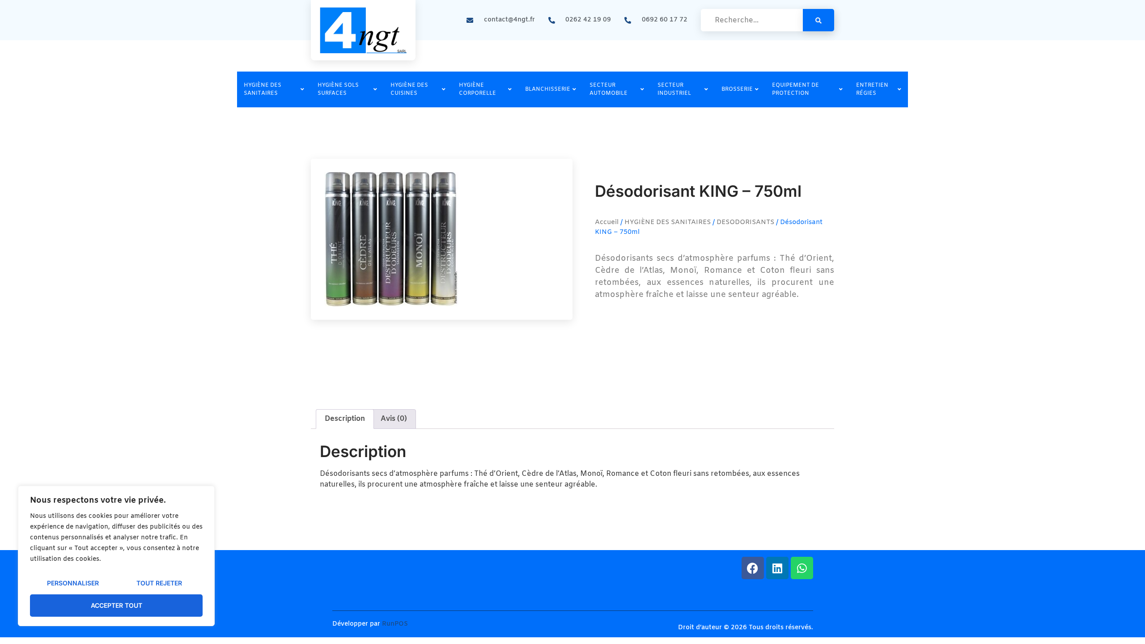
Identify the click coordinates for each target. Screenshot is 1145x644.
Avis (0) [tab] (394, 419)
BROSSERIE (737, 89)
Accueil (607, 222)
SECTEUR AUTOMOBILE (608, 89)
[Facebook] (753, 568)
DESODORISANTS (745, 222)
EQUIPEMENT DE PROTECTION (795, 89)
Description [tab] (345, 419)
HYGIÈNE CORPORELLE (477, 89)
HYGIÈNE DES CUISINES (409, 89)
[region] (116, 556)
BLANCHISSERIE (547, 89)
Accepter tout (116, 605)
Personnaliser (73, 583)
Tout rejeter (159, 583)
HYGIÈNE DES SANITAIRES (262, 89)
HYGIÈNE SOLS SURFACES (338, 89)
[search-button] (818, 20)
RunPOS (395, 624)
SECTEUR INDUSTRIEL (674, 89)
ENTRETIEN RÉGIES (872, 89)
